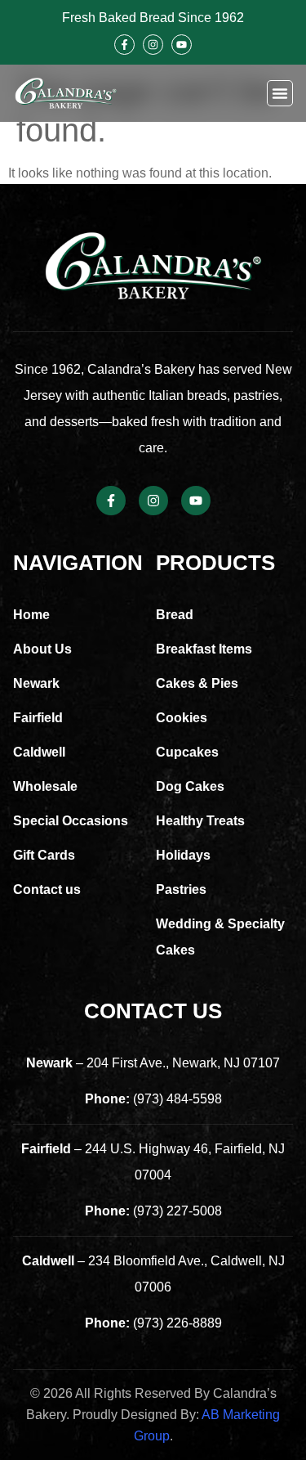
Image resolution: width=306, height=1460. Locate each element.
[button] (280, 93)
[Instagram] (153, 44)
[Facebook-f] (124, 44)
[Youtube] (181, 44)
